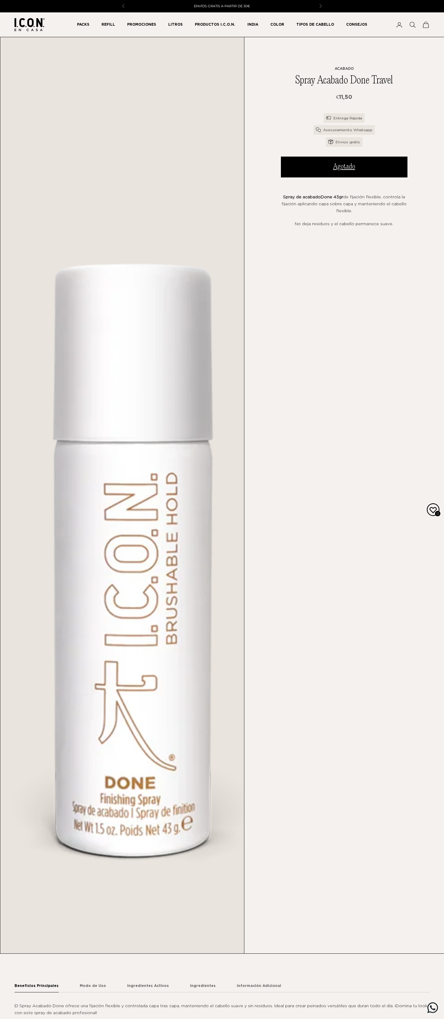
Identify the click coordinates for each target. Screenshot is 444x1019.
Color (277, 25)
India (252, 25)
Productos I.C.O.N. (215, 25)
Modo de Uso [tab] (93, 986)
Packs (83, 25)
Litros (175, 25)
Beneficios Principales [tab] (36, 986)
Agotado (344, 166)
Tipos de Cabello (315, 25)
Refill (108, 25)
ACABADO (344, 68)
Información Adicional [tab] (259, 986)
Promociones (141, 25)
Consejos (356, 25)
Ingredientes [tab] (203, 986)
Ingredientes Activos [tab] (148, 986)
